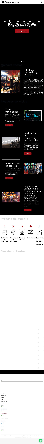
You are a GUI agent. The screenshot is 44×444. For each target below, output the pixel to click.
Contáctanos (22, 31)
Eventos (2, 397)
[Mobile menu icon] (42, 2)
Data (2, 399)
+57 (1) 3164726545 (4, 408)
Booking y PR (3, 395)
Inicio (2, 391)
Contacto (2, 403)
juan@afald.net (4, 413)
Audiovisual (3, 393)
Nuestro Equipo (4, 401)
